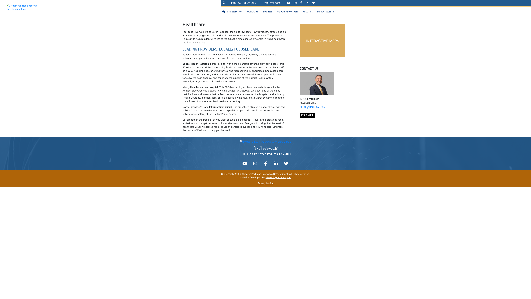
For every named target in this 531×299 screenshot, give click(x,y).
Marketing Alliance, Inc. (278, 177)
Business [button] (268, 11)
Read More (307, 115)
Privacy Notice (266, 183)
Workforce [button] (253, 11)
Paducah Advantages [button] (288, 11)
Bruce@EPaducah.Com (312, 107)
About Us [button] (308, 11)
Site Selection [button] (235, 11)
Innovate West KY (326, 11)
